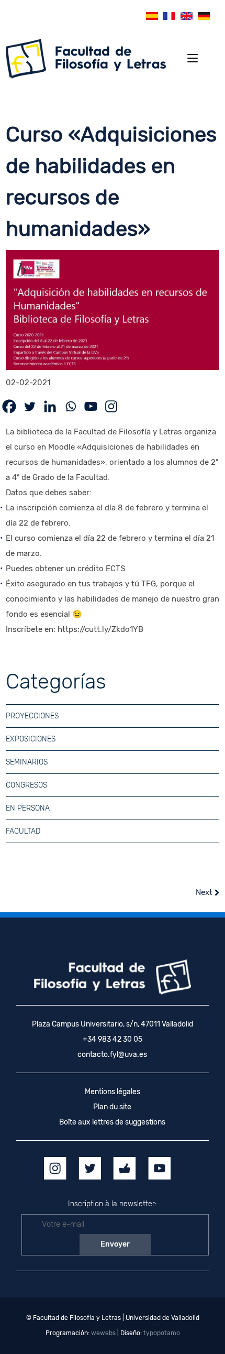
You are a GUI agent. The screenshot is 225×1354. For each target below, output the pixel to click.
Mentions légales (112, 1091)
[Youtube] (91, 406)
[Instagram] (111, 406)
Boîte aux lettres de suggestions (112, 1122)
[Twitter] (29, 406)
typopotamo (161, 1333)
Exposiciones (30, 739)
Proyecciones (32, 716)
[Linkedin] (50, 406)
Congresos (26, 785)
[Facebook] (9, 406)
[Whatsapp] (70, 406)
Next (205, 892)
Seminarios (27, 762)
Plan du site (112, 1106)
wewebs (103, 1333)
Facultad (23, 831)
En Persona (28, 808)
